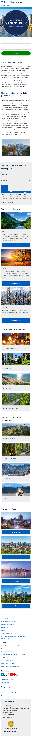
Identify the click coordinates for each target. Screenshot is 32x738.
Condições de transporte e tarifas (10, 646)
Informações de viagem (7, 624)
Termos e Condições (6, 657)
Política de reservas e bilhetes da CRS (11, 666)
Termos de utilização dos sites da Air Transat (13, 654)
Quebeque (16, 532)
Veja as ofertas (16, 245)
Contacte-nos (5, 682)
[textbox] (16, 42)
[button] (16, 53)
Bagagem (3, 630)
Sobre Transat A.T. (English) (8, 621)
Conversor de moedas (7, 690)
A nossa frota (4, 627)
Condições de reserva (7, 660)
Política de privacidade (7, 663)
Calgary (16, 606)
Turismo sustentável (6, 633)
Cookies (3, 649)
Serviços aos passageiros (8, 651)
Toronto (16, 581)
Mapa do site (4, 696)
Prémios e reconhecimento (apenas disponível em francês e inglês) (15, 637)
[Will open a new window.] (2, 674)
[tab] (16, 342)
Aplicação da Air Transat (7, 679)
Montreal (16, 557)
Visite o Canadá (6, 5)
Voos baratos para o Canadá (8, 693)
